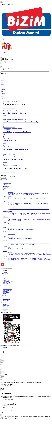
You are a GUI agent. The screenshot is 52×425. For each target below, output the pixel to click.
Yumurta (34, 214)
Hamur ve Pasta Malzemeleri (35, 193)
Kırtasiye (15, 254)
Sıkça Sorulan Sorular (7, 290)
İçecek (2, 91)
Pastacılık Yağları (40, 198)
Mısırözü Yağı (34, 198)
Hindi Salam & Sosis (39, 259)
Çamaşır (13, 238)
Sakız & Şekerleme (43, 203)
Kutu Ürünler (16, 248)
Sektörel (4, 310)
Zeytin (37, 214)
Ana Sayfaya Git (4, 272)
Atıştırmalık (3, 98)
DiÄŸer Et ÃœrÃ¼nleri (18, 259)
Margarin (46, 198)
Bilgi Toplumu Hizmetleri (8, 281)
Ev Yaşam (5, 307)
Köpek (11, 234)
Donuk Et (42, 219)
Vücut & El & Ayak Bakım (25, 244)
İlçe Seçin (2, 385)
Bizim (2, 77)
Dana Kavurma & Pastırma (34, 219)
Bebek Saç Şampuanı (29, 229)
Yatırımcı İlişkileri (6, 282)
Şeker (24, 194)
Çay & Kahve (11, 209)
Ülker (2, 75)
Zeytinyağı (29, 198)
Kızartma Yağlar (23, 198)
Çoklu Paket (21, 248)
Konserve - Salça (14, 194)
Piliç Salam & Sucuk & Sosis (16, 220)
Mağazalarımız (6, 278)
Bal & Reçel (10, 213)
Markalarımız (5, 276)
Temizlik (2, 96)
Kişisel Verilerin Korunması (8, 297)
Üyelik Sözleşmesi (6, 299)
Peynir (12, 214)
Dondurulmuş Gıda (25, 193)
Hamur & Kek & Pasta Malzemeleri (18, 224)
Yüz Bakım (33, 244)
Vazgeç (5, 374)
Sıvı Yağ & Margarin (5, 93)
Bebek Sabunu (22, 229)
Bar (47, 203)
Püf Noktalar (5, 309)
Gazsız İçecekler (23, 209)
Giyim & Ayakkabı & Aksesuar (39, 253)
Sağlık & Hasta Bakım (15, 244)
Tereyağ (27, 214)
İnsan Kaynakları (6, 279)
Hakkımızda (5, 275)
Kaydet (2, 374)
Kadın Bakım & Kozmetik (38, 243)
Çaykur (2, 84)
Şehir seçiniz (3, 384)
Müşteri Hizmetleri (7, 287)
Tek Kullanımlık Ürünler (36, 254)
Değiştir (11, 407)
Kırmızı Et (14, 219)
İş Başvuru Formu (6, 280)
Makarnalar (20, 194)
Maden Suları (30, 209)
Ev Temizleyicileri (19, 238)
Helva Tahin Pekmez (17, 213)
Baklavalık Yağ (17, 198)
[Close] (2, 376)
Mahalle (2, 386)
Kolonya (46, 243)
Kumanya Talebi (6, 283)
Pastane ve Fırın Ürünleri (13, 204)
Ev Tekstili (24, 253)
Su (33, 209)
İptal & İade (5, 291)
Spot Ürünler (28, 254)
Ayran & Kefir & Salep (39, 209)
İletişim (4, 293)
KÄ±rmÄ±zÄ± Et (25, 258)
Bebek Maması (16, 229)
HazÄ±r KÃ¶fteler (31, 259)
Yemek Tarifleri (6, 305)
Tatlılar (27, 224)
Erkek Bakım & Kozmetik (28, 243)
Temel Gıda (3, 89)
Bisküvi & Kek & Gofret (26, 203)
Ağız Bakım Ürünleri (12, 243)
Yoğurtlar (31, 214)
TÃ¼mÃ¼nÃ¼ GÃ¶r (12, 258)
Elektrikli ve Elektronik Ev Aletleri (15, 253)
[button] (4, 179)
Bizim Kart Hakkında (7, 289)
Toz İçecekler (46, 209)
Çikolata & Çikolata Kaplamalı (14, 203)
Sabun (34, 238)
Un (34, 194)
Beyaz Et (10, 219)
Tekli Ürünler (11, 248)
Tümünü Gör (10, 192)
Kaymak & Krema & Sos (27, 213)
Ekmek (9, 224)
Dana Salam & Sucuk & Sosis (22, 219)
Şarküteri (23, 214)
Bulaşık (9, 238)
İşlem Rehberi (6, 292)
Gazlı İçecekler (17, 209)
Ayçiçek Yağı (11, 198)
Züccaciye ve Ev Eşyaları (46, 254)
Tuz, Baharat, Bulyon (29, 194)
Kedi (9, 234)
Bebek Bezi (10, 229)
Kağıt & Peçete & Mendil (28, 238)
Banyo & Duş (20, 243)
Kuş (14, 234)
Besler (2, 82)
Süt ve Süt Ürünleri (17, 214)
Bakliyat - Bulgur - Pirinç (13, 193)
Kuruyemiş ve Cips (35, 203)
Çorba (20, 193)
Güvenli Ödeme (6, 300)
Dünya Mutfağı (6, 306)
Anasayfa (5, 304)
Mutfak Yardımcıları (21, 254)
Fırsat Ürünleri (30, 253)
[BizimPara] (7, 50)
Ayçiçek (2, 80)
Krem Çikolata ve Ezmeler (37, 213)
